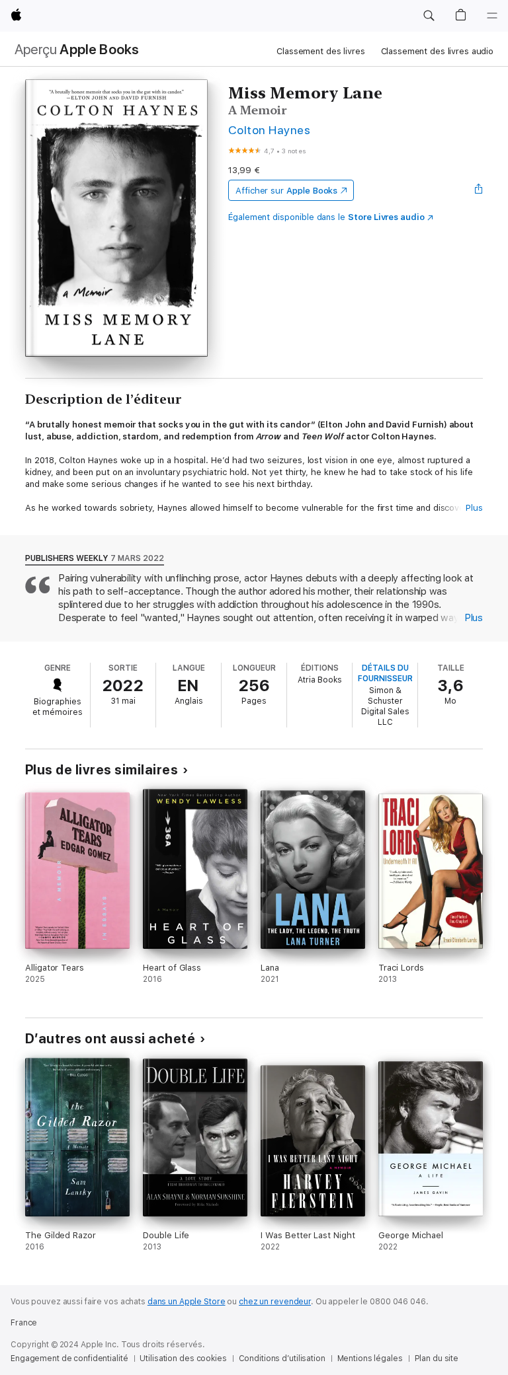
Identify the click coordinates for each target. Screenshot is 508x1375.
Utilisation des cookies (183, 1358)
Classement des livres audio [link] (437, 51)
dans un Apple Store (187, 1301)
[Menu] (492, 16)
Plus (474, 508)
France (24, 1322)
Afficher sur (286, 191)
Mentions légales (370, 1358)
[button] (428, 16)
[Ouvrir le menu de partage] (478, 190)
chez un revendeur (275, 1301)
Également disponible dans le (326, 217)
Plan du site (437, 1358)
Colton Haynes (269, 130)
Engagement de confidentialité (69, 1358)
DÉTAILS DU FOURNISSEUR (385, 673)
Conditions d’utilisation (282, 1358)
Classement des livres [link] (320, 51)
